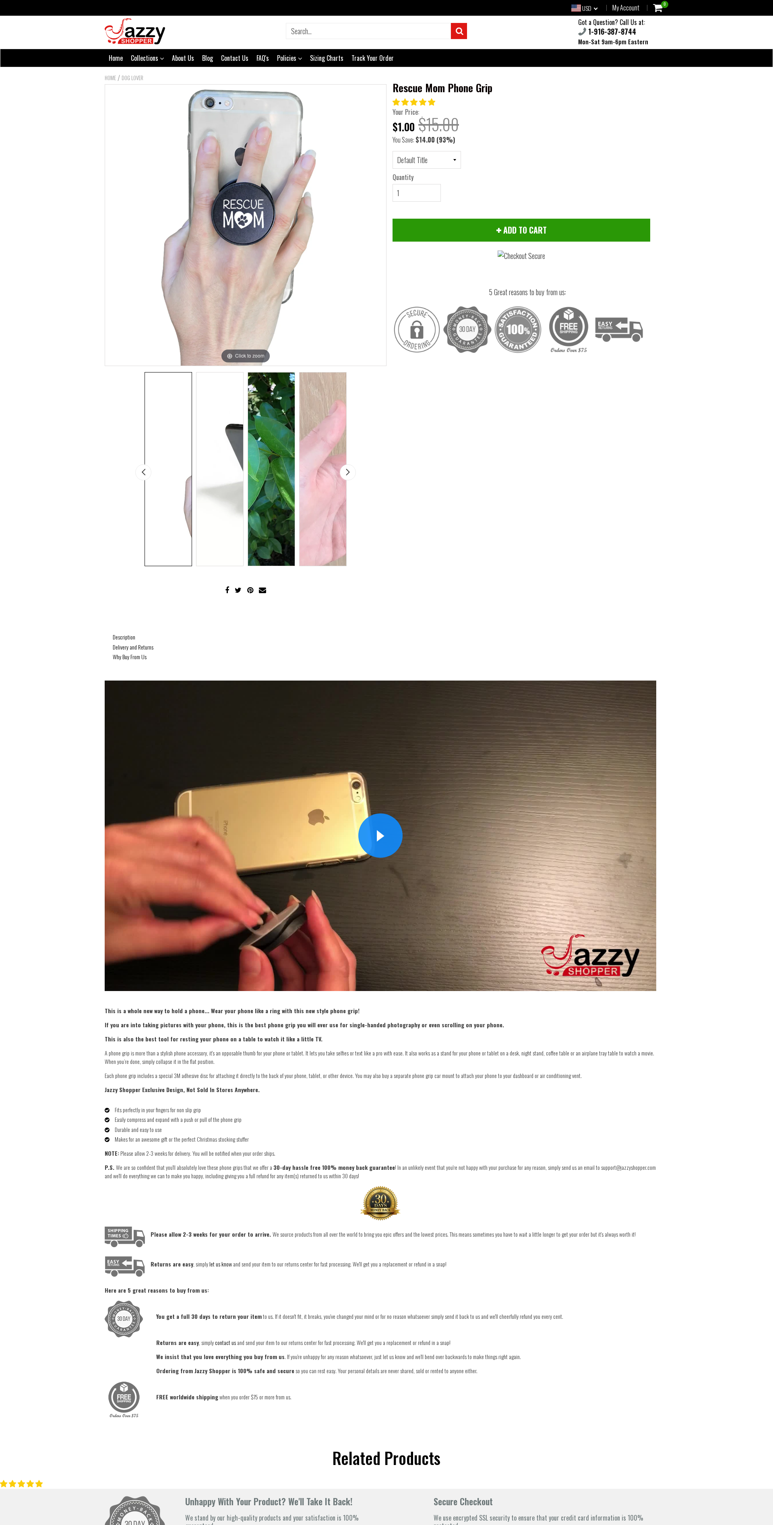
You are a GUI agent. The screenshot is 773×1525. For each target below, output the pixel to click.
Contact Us (234, 58)
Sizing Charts (326, 58)
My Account (625, 7)
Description (124, 637)
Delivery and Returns (133, 647)
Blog (207, 58)
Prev (143, 472)
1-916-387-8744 (611, 31)
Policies (287, 58)
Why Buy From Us (130, 656)
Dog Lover (132, 78)
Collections (145, 58)
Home (116, 58)
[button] (415, 101)
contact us (225, 1342)
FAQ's (262, 58)
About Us (183, 58)
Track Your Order (372, 58)
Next (348, 472)
